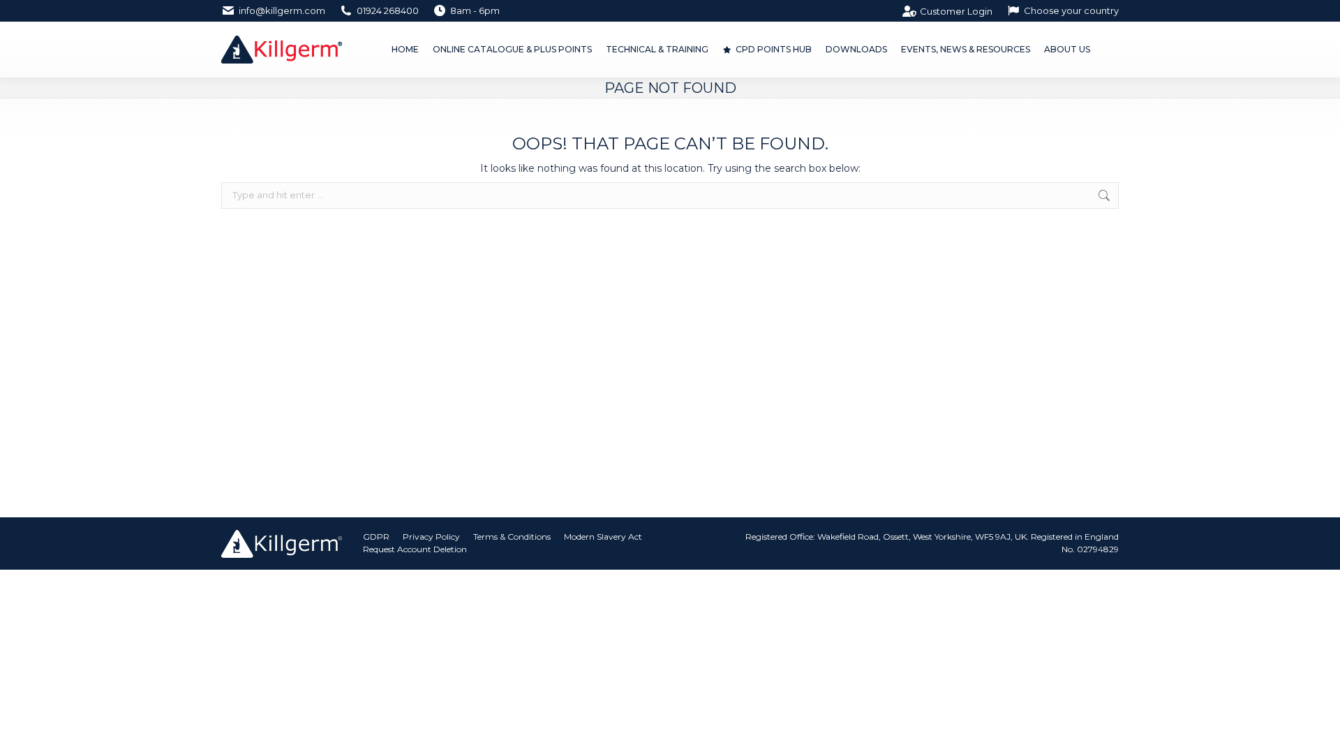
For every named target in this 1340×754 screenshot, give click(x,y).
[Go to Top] (1319, 733)
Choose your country (1071, 10)
